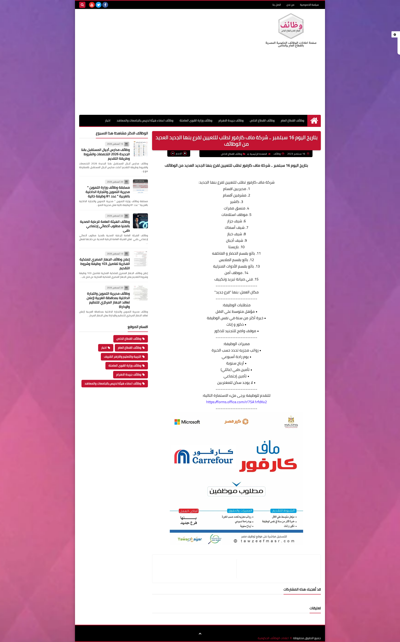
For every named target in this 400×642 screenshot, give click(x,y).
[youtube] (92, 5)
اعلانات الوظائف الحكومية (273, 638)
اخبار (107, 120)
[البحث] (82, 5)
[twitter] (98, 5)
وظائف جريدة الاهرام (231, 120)
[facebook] (105, 5)
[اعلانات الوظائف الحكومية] (290, 30)
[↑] (200, 634)
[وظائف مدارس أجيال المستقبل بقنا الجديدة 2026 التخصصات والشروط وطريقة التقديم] (140, 148)
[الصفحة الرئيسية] (314, 120)
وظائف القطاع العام (292, 120)
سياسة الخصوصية (309, 4)
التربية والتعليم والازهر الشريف (122, 356)
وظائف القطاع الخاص (262, 120)
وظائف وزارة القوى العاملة (196, 120)
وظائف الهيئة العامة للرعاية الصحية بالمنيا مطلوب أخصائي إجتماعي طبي (105, 225)
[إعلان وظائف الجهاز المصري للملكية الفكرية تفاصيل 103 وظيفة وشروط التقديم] (140, 258)
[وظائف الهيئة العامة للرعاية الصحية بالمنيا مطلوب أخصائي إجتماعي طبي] (140, 220)
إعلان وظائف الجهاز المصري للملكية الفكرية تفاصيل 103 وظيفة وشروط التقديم (105, 263)
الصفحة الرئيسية (258, 154)
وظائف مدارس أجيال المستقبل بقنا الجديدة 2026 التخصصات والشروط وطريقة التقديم (105, 153)
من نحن (290, 4)
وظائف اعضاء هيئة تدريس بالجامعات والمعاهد (145, 120)
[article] (196, 569)
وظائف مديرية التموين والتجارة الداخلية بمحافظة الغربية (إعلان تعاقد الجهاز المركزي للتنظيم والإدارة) (108, 300)
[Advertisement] (200, 83)
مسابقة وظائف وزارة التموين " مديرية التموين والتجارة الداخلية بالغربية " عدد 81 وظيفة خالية (108, 191)
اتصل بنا (276, 4)
